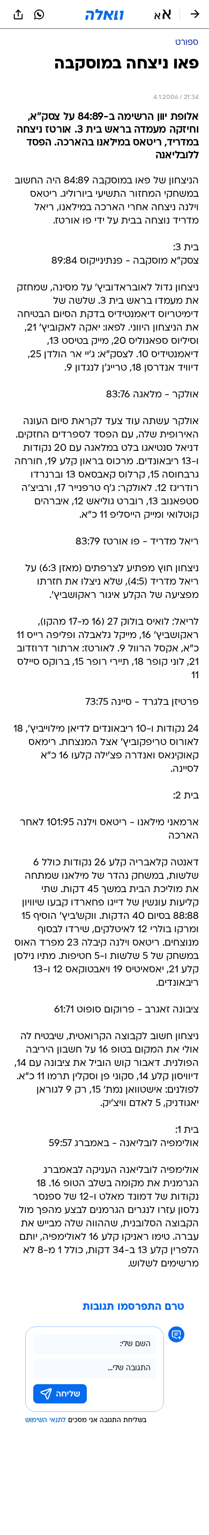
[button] (162, 14)
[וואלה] (104, 14)
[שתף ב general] (18, 14)
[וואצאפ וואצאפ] (39, 14)
